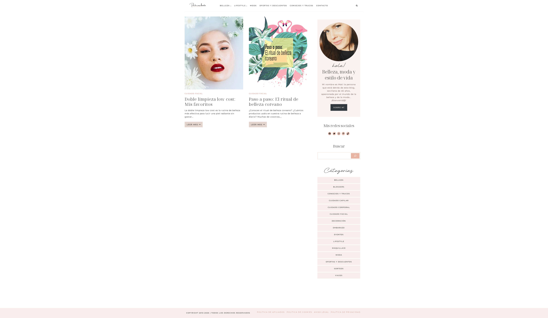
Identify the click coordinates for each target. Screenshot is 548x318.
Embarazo (339, 228)
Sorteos (339, 269)
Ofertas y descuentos (273, 6)
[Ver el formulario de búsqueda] (356, 5)
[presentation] (214, 53)
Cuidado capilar (339, 201)
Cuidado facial (194, 94)
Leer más (195, 125)
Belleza (338, 180)
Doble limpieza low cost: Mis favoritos (210, 101)
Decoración (339, 221)
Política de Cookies (299, 312)
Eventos (339, 235)
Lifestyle (338, 241)
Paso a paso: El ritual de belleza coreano (273, 101)
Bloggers (338, 187)
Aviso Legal (321, 312)
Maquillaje (339, 248)
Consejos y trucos (301, 6)
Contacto (322, 6)
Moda (253, 6)
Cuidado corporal (339, 207)
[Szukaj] (355, 156)
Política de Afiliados (271, 312)
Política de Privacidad (345, 312)
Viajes (338, 275)
